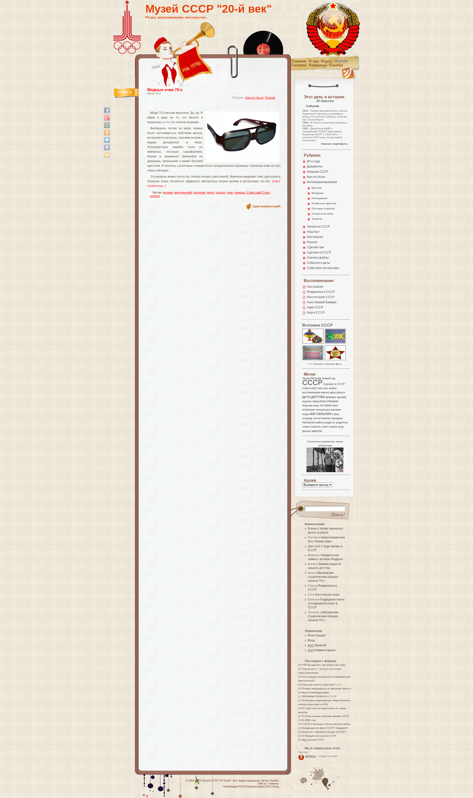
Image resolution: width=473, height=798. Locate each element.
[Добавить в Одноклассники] (107, 132)
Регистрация (317, 635)
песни (317, 418)
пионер (325, 418)
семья (306, 426)
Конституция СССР (320, 297)
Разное (270, 98)
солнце (155, 196)
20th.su (262, 783)
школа (317, 431)
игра (323, 401)
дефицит (331, 397)
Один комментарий (266, 206)
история (326, 405)
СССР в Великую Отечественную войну (326, 724)
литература (323, 409)
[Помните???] (335, 343)
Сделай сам (315, 247)
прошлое (308, 422)
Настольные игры (327, 594)
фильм (306, 431)
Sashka (274, 780)
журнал (306, 401)
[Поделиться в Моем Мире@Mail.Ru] (107, 125)
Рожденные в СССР (321, 292)
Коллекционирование (322, 182)
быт (326, 388)
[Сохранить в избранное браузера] (107, 155)
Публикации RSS (233, 786)
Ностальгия (315, 237)
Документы (314, 166)
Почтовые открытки (323, 208)
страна (332, 426)
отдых (335, 414)
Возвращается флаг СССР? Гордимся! (324, 728)
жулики (168, 192)
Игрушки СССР (317, 171)
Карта (326, 61)
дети (306, 397)
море (210, 192)
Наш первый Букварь (322, 302)
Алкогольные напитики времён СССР (327, 716)
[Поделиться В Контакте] (107, 147)
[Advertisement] (208, 107)
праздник (336, 418)
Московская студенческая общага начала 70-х (323, 576)
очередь (307, 418)
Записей (317, 645)
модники (199, 192)
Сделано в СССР (319, 252)
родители (342, 422)
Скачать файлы (318, 257)
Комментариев (321, 650)
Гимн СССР (315, 307)
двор (333, 392)
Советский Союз (258, 192)
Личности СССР (318, 226)
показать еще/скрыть (334, 143)
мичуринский (183, 192)
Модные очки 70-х (165, 90)
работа (320, 422)
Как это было (254, 98)
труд (340, 426)
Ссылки (336, 65)
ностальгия (320, 413)
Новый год (328, 378)
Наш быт (313, 231)
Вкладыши (318, 193)
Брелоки (317, 187)
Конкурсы (317, 65)
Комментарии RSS (258, 786)
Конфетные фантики (324, 203)
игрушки (307, 405)
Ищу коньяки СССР (313, 739)
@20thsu (310, 756)
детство (318, 396)
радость (330, 422)
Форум (341, 61)
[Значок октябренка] (335, 360)
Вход (311, 640)
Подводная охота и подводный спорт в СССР (326, 603)
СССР (312, 382)
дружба (341, 397)
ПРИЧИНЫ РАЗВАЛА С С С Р (319, 696)
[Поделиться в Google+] (107, 118)
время (325, 392)
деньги (341, 392)
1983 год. (310, 720)
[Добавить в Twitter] (107, 140)
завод (315, 401)
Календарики (319, 198)
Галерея (299, 65)
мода (305, 414)
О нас (314, 61)
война (333, 388)
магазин (336, 409)
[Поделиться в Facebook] (107, 110)
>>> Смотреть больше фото (325, 364)
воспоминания (311, 392)
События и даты (318, 263)
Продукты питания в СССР (320, 735)
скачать (316, 426)
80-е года (313, 161)
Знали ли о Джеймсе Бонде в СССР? (324, 732)
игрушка (332, 401)
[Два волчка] (313, 343)
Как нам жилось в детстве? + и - (322, 684)
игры (316, 405)
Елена (312, 528)
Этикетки (317, 218)
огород (220, 192)
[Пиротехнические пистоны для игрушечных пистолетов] (313, 360)
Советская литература (323, 268)
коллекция (308, 409)
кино (335, 405)
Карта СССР (316, 312)
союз (324, 426)
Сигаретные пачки (322, 213)
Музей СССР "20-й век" (208, 8)
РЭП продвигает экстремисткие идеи (324, 665)
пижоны (239, 192)
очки (230, 192)
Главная (299, 61)
